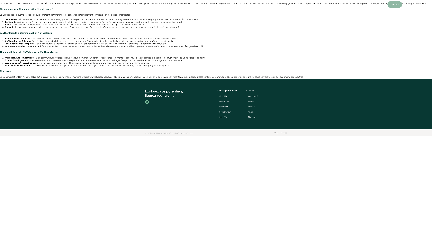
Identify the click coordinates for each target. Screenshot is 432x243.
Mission (251, 106)
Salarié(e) (223, 117)
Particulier (223, 106)
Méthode (252, 117)
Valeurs (251, 101)
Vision (250, 112)
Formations (308, 4)
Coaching (292, 4)
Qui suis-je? (253, 96)
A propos (324, 4)
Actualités (354, 4)
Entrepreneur (225, 112)
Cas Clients (340, 4)
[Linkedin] (147, 102)
